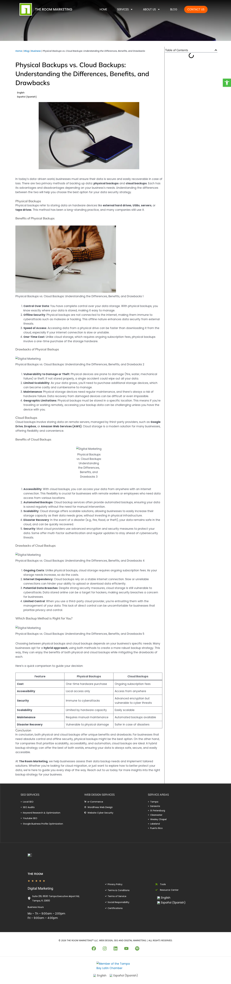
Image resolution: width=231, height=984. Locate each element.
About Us (149, 9)
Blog (173, 9)
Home (103, 9)
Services (123, 9)
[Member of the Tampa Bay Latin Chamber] (115, 966)
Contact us (195, 9)
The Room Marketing (53, 9)
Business (36, 51)
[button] (215, 50)
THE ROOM (35, 874)
